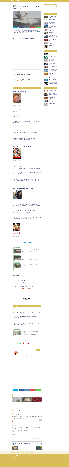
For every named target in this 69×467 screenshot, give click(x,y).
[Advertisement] (27, 51)
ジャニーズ (55, 1)
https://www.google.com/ (18, 105)
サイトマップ (32, 1)
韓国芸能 (37, 1)
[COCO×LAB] (15, 1)
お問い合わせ (14, 457)
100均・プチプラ (48, 1)
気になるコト (42, 1)
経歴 (14, 346)
